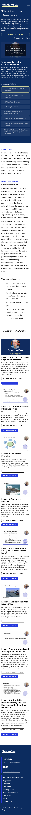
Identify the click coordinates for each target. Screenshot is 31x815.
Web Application (10, 790)
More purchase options (22, 38)
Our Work (7, 787)
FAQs (5, 798)
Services (6, 784)
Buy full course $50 (15, 34)
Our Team (7, 795)
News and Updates (10, 793)
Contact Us (7, 801)
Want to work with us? (12, 763)
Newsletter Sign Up (11, 771)
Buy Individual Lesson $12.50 (12, 378)
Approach (7, 781)
